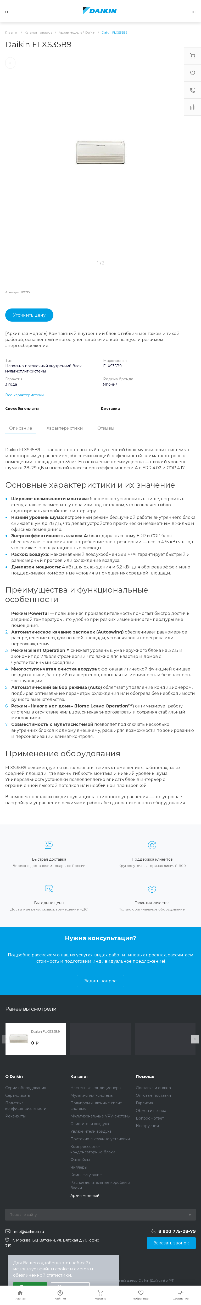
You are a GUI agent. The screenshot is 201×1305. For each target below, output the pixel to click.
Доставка (110, 409)
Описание (20, 428)
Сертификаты (18, 1095)
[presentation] (6, 1039)
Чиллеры (78, 1167)
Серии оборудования (25, 1087)
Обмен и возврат (152, 1110)
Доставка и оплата (153, 1087)
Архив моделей (84, 1195)
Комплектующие (86, 1175)
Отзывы (105, 428)
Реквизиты (15, 1116)
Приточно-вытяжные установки (100, 1139)
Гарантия (144, 1103)
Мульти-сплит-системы (91, 1095)
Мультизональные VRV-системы (100, 1116)
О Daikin (14, 1076)
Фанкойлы (80, 1159)
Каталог (79, 1076)
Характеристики (65, 428)
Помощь (145, 1076)
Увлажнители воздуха (90, 1131)
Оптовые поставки (153, 1095)
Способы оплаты (22, 409)
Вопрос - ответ (150, 1118)
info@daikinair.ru (29, 1231)
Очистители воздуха (89, 1123)
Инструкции (147, 1125)
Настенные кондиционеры (95, 1087)
